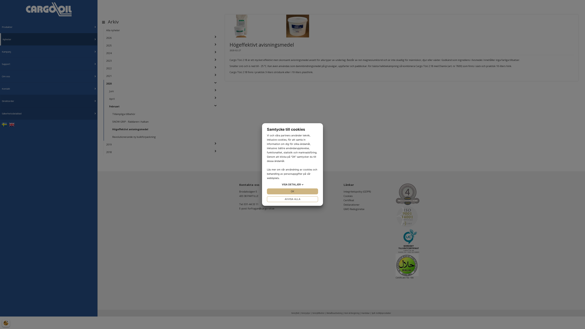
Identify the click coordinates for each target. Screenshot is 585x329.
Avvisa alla (292, 199)
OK (292, 191)
